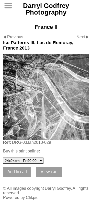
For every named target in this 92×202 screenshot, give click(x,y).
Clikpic (32, 197)
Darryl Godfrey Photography (46, 9)
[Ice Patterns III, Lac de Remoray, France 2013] (46, 97)
